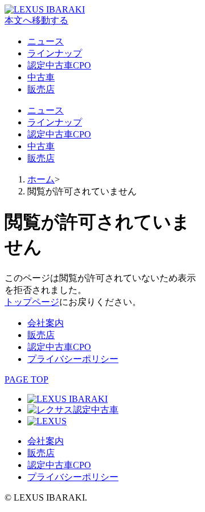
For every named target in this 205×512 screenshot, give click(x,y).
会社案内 (45, 323)
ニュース (45, 41)
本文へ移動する (36, 20)
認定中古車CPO (59, 65)
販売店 (41, 89)
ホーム (41, 179)
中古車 (41, 77)
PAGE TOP (26, 379)
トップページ (32, 302)
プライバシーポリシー (72, 359)
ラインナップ (54, 53)
